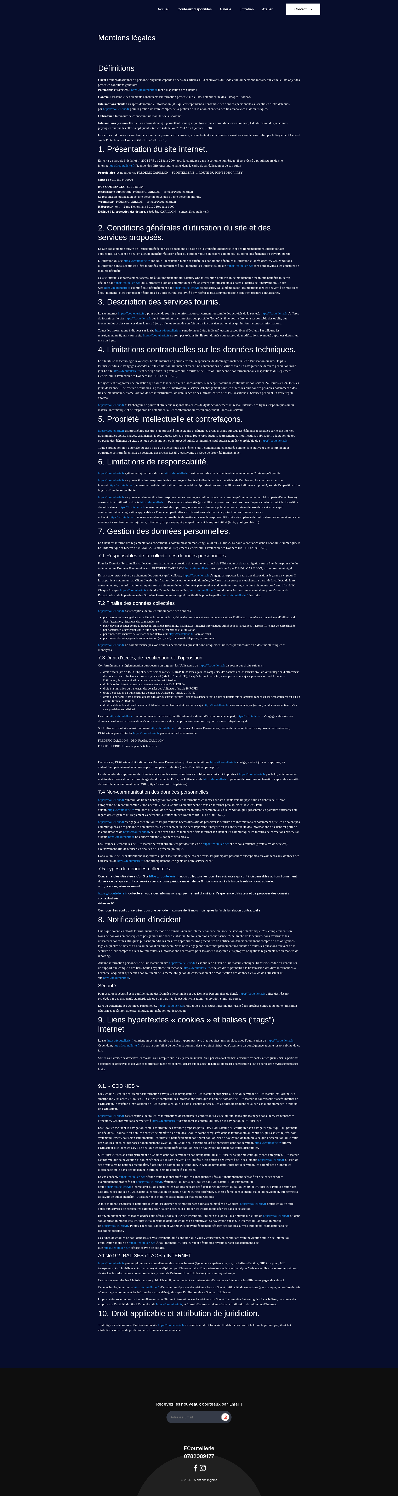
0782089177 (199, 1456)
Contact (300, 9)
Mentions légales (205, 1480)
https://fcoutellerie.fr (144, 89)
